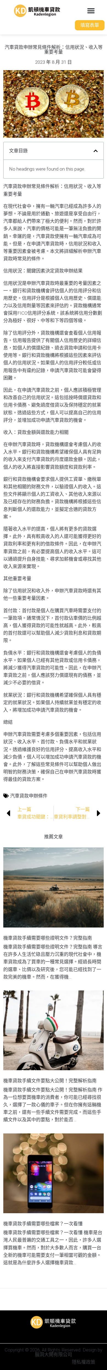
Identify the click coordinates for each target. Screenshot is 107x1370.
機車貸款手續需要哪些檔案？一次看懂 (43, 1223)
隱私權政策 (83, 1362)
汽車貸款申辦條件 (28, 796)
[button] (91, 11)
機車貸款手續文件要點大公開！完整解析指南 (50, 1080)
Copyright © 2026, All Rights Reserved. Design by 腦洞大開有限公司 (53, 1352)
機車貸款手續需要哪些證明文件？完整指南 (47, 938)
